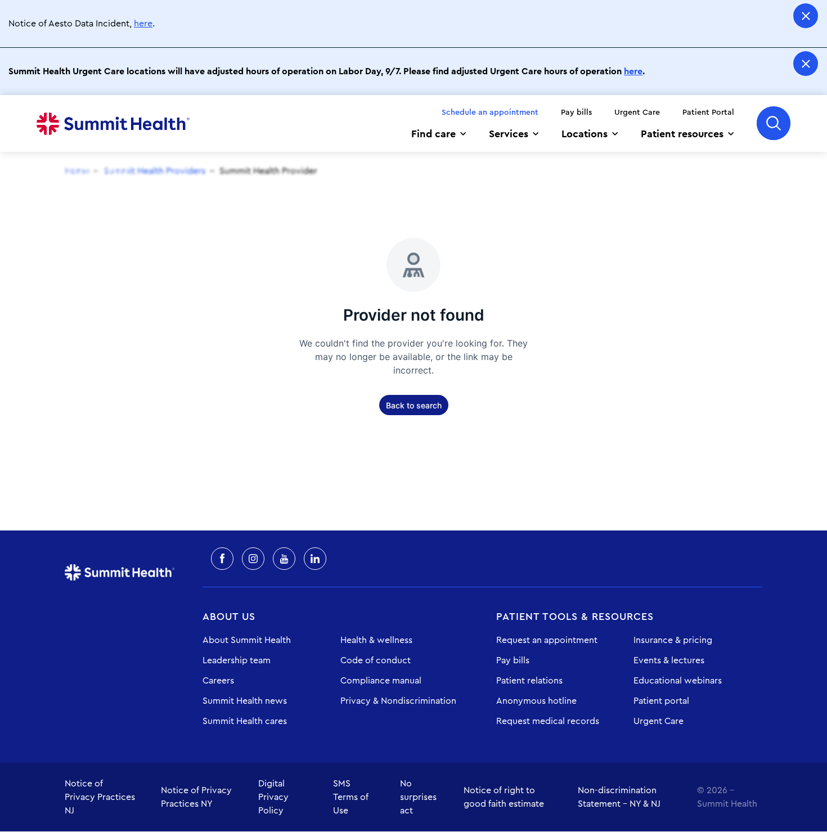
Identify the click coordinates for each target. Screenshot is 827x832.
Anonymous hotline (536, 700)
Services (508, 134)
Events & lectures (668, 660)
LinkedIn (315, 558)
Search (773, 123)
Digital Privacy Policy (273, 797)
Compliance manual (380, 680)
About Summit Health (247, 640)
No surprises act (418, 797)
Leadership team (237, 660)
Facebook (222, 558)
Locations (584, 134)
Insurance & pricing (672, 640)
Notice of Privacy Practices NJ (100, 797)
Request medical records (547, 721)
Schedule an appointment (490, 112)
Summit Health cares (245, 721)
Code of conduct (375, 660)
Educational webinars (677, 680)
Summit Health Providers (154, 171)
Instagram (253, 558)
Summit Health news (245, 700)
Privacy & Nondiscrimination (398, 700)
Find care (433, 134)
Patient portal (661, 700)
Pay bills (576, 112)
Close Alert (805, 15)
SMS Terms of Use (350, 797)
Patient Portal (708, 112)
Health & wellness (376, 640)
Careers (218, 680)
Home (113, 124)
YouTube (284, 558)
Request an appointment (546, 640)
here (143, 23)
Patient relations (529, 680)
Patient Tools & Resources (575, 616)
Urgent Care (637, 112)
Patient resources (682, 134)
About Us (229, 616)
